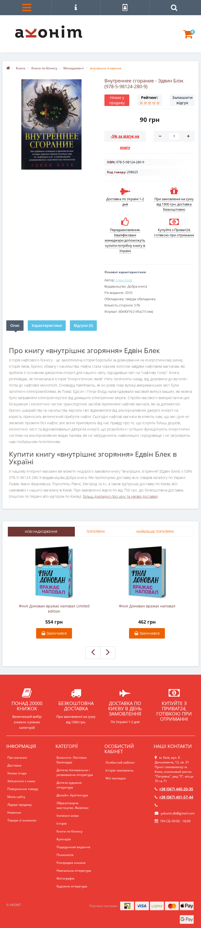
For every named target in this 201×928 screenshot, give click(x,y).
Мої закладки (115, 778)
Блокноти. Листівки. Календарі (72, 759)
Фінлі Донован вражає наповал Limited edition (54, 608)
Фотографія (65, 878)
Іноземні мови (68, 815)
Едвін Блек (124, 280)
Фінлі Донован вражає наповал (147, 605)
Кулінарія (64, 839)
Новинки (14, 812)
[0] (188, 36)
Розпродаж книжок (71, 862)
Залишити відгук (182, 100)
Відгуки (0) (83, 325)
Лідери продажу (19, 804)
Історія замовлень (119, 770)
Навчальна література (74, 870)
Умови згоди (17, 773)
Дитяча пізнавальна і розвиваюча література (75, 772)
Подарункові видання (73, 847)
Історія (62, 823)
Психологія (65, 855)
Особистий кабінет (120, 762)
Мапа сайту (16, 797)
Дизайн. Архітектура (72, 795)
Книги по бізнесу (69, 831)
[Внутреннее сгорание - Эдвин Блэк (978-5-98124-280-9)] (51, 124)
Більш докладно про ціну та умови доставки (120, 496)
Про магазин (17, 757)
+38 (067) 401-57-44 (176, 797)
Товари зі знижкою (21, 820)
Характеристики (47, 325)
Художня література (72, 886)
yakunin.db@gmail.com (177, 813)
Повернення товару (22, 789)
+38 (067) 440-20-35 (176, 788)
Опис (15, 325)
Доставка (14, 765)
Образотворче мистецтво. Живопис (73, 805)
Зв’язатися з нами (21, 781)
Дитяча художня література (69, 785)
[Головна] (8, 68)
